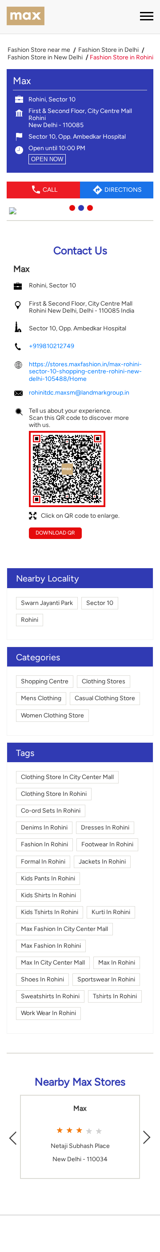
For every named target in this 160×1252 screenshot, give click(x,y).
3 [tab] (89, 207)
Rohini (29, 620)
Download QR (55, 533)
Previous (13, 1137)
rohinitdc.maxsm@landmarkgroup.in (79, 392)
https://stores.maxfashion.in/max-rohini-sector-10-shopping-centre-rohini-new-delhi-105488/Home (85, 371)
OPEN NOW (47, 159)
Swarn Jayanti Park (47, 603)
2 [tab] (80, 207)
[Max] (25, 17)
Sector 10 (99, 603)
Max (80, 1108)
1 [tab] (71, 207)
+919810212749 (51, 346)
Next (147, 1137)
